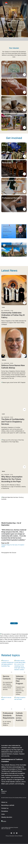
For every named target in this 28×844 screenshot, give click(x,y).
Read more (24, 74)
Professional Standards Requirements (8, 715)
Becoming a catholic (7, 805)
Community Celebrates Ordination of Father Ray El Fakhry (13, 315)
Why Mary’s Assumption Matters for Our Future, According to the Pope (11, 479)
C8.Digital (20, 835)
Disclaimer (12, 835)
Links (3, 814)
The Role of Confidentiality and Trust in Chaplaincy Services (12, 421)
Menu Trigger (25, 4)
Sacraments (20, 30)
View (24, 302)
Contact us (4, 808)
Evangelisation (8, 37)
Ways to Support (19, 37)
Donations (4, 811)
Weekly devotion (6, 817)
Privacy (7, 835)
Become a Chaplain (9, 30)
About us (4, 802)
